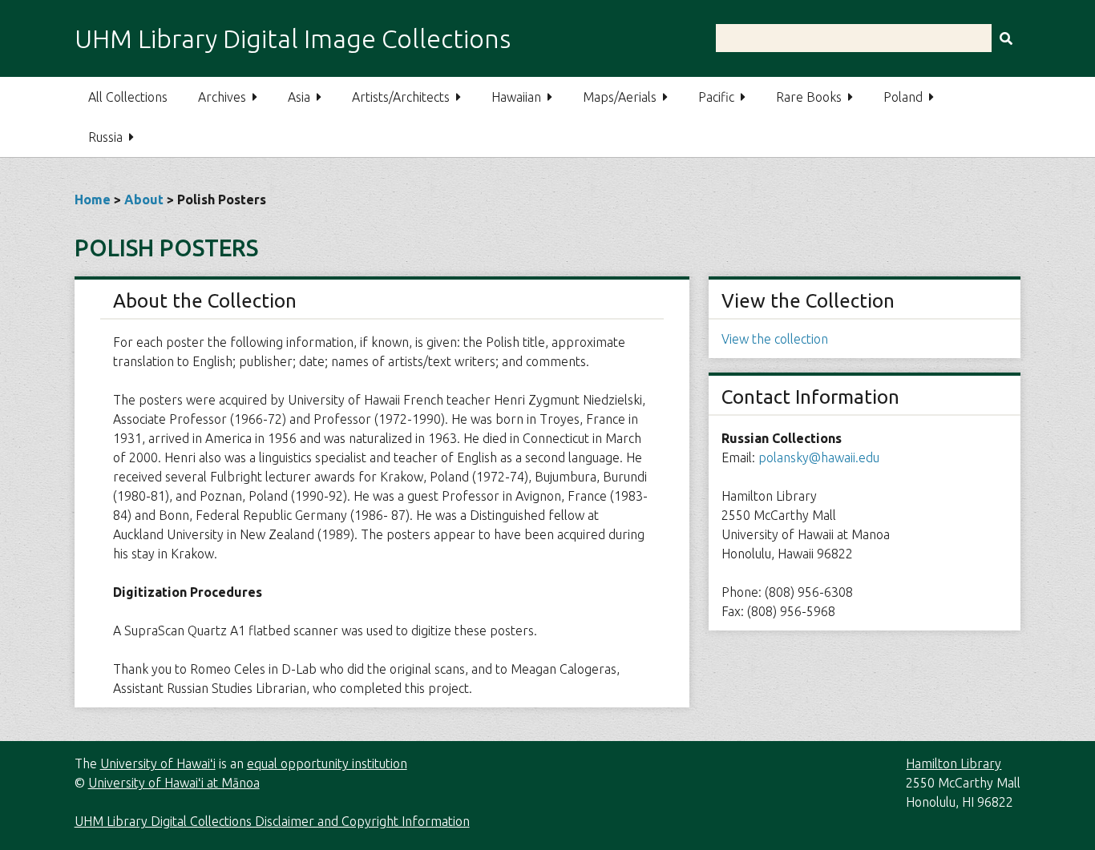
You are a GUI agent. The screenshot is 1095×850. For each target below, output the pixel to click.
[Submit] (1006, 38)
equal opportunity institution (327, 763)
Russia (105, 137)
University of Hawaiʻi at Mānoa (174, 782)
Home (93, 199)
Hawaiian (516, 97)
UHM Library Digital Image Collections (293, 38)
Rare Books (809, 97)
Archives (222, 97)
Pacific (716, 97)
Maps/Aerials (620, 97)
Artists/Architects (401, 97)
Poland (903, 97)
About (144, 199)
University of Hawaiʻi (158, 763)
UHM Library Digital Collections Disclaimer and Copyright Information (272, 821)
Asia (299, 97)
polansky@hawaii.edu (818, 457)
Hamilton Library (953, 763)
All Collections (128, 97)
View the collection (774, 339)
